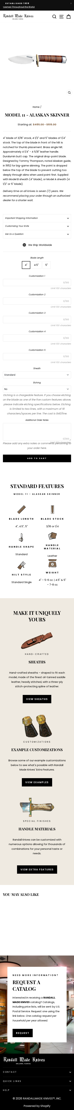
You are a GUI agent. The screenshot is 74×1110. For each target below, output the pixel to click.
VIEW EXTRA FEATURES (37, 869)
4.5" (36, 265)
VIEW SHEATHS (37, 699)
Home (36, 107)
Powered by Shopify (37, 1106)
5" (46, 265)
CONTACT (10, 1072)
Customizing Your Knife (17, 226)
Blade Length (37, 257)
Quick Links (12, 1081)
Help (6, 1090)
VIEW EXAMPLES (37, 782)
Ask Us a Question (14, 234)
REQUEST (22, 1033)
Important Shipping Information (21, 218)
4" (26, 265)
